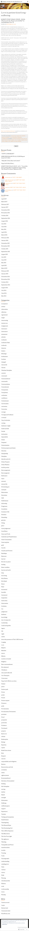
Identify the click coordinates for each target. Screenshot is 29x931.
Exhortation (7, 137)
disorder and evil (5, 459)
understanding (5, 861)
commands (4, 381)
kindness (3, 614)
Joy (2, 609)
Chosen (3, 367)
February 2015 (5, 271)
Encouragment (5, 473)
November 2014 (5, 279)
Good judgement (5, 528)
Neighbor (3, 661)
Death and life (5, 428)
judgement (4, 611)
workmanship (5, 889)
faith (2, 498)
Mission (3, 656)
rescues (3, 758)
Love (11, 137)
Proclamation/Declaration (17, 137)
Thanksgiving (5, 822)
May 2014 (3, 296)
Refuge (3, 742)
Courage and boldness (7, 414)
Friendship (4, 517)
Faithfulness (4, 500)
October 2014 (4, 282)
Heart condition (5, 567)
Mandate (3, 650)
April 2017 (4, 199)
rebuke (3, 736)
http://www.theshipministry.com (8, 131)
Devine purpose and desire (8, 448)
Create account (5, 902)
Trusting (3, 853)
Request (3, 756)
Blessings (4, 353)
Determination (5, 445)
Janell (6, 187)
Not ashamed (5, 667)
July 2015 (3, 257)
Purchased (4, 728)
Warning (3, 878)
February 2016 (5, 237)
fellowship (4, 503)
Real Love (4, 733)
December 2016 (5, 210)
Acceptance (4, 303)
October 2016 (4, 215)
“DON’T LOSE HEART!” (7, 153)
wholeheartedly (5, 880)
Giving (3, 523)
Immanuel (4, 595)
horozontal (4, 589)
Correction (4, 409)
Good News (4, 531)
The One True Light (6, 836)
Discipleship (4, 453)
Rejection (3, 745)
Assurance (4, 328)
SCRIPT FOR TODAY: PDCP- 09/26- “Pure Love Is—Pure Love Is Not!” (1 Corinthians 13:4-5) (13, 21)
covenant (3, 417)
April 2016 (4, 232)
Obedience (4, 670)
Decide (3, 431)
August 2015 (4, 254)
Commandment (5, 378)
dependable (4, 437)
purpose (3, 731)
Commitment (5, 387)
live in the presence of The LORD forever (12, 639)
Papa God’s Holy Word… (7, 163)
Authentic (23, 135)
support (3, 808)
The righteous (5, 839)
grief (2, 545)
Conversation (5, 403)
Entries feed (4, 908)
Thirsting (3, 842)
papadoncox (8, 183)
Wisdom (3, 883)
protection (4, 722)
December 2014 (5, 276)
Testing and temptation (7, 817)
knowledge (4, 617)
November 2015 (5, 246)
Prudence (4, 725)
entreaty (3, 481)
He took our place (6, 561)
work (2, 886)
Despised (3, 442)
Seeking (3, 783)
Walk (2, 875)
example (3, 489)
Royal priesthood (5, 778)
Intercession (4, 603)
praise (3, 695)
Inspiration (4, 597)
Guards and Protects (6, 550)
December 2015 (5, 243)
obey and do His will (6, 672)
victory (3, 872)
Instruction (4, 600)
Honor (3, 584)
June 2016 (3, 226)
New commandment (7, 664)
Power (3, 692)
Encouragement (5, 470)
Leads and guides (6, 625)
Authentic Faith (5, 342)
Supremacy (4, 811)
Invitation (4, 606)
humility (3, 592)
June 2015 (3, 260)
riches (3, 772)
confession (4, 395)
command (4, 376)
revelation (4, 769)
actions (3, 306)
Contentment (5, 401)
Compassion (4, 389)
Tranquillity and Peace (7, 844)
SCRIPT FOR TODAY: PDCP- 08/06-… (18, 187)
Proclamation (5, 708)
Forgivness (4, 506)
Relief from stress (6, 750)
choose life (4, 364)
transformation (5, 847)
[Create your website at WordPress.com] (14, 1)
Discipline (4, 456)
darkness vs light (5, 425)
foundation (4, 509)
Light (2, 634)
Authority (4, 345)
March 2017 (4, 201)
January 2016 (4, 240)
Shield (3, 794)
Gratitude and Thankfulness (9, 536)
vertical (3, 869)
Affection (3, 312)
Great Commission (6, 539)
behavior (3, 137)
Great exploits (5, 542)
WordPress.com (5, 913)
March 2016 (4, 235)
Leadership (4, 622)
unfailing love (5, 864)
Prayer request (5, 700)
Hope (2, 586)
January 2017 (4, 207)
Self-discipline (5, 786)
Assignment (18, 135)
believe (3, 351)
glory (2, 525)
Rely (2, 753)
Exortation (4, 495)
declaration (4, 434)
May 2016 (3, 229)
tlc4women (7, 177)
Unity (2, 867)
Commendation (5, 384)
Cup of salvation (5, 420)
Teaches (3, 814)
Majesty (3, 647)
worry (3, 892)
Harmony (3, 556)
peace (3, 686)
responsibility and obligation (8, 761)
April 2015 (4, 265)
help (2, 573)
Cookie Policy (4, 924)
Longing (3, 642)
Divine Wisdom (5, 464)
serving (3, 789)
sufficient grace (5, 806)
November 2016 (5, 212)
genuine (3, 520)
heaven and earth (6, 570)
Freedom (3, 514)
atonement (4, 334)
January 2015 (4, 273)
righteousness (5, 775)
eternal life (4, 484)
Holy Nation (4, 578)
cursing (3, 423)
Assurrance (4, 331)
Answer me (4, 323)
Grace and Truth (5, 534)
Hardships (4, 553)
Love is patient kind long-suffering (14, 141)
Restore (3, 764)
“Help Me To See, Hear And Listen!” (10, 160)
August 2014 (4, 287)
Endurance (4, 475)
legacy (3, 628)
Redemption (4, 739)
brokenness (4, 356)
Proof (2, 717)
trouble (3, 850)
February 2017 (5, 204)
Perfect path (4, 689)
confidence (4, 398)
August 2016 (4, 221)
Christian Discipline (6, 370)
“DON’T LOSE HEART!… (17, 177)
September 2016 (5, 218)
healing (3, 564)
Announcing (13, 135)
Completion (4, 392)
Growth (3, 548)
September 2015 (5, 251)
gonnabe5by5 (8, 190)
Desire (3, 439)
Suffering (3, 803)
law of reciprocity (6, 620)
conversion (4, 406)
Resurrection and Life (7, 767)
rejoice (3, 747)
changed (3, 362)
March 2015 (4, 268)
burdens (3, 359)
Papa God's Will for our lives (8, 681)
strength (3, 797)
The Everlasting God (6, 828)
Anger (3, 317)
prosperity (4, 720)
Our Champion (5, 675)
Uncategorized (4, 138)
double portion (5, 467)
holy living (4, 575)
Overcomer (4, 678)
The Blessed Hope (6, 825)
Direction (3, 450)
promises (3, 714)
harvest (3, 559)
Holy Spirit (4, 581)
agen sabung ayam (9, 180)
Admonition (4, 309)
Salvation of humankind (7, 781)
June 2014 (4, 293)
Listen (3, 636)
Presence (3, 703)
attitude (3, 337)
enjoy (2, 478)
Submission (4, 800)
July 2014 (3, 290)
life (2, 631)
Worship (3, 894)
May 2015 (3, 262)
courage (3, 412)
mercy (3, 653)
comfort (3, 373)
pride (2, 706)
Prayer (3, 697)
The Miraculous (5, 833)
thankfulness (5, 819)
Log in (3, 905)
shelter (3, 792)
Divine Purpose (5, 462)
